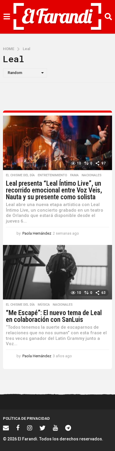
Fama (74, 175)
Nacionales (91, 175)
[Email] (6, 428)
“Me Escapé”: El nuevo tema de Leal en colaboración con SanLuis (54, 316)
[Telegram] (68, 428)
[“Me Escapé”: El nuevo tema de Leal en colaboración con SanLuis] (57, 272)
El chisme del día (20, 175)
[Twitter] (42, 428)
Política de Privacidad (26, 418)
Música (44, 305)
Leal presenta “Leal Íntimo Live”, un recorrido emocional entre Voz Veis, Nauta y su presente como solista (54, 190)
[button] (6, 17)
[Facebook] (18, 428)
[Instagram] (29, 428)
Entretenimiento (52, 175)
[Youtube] (55, 428)
